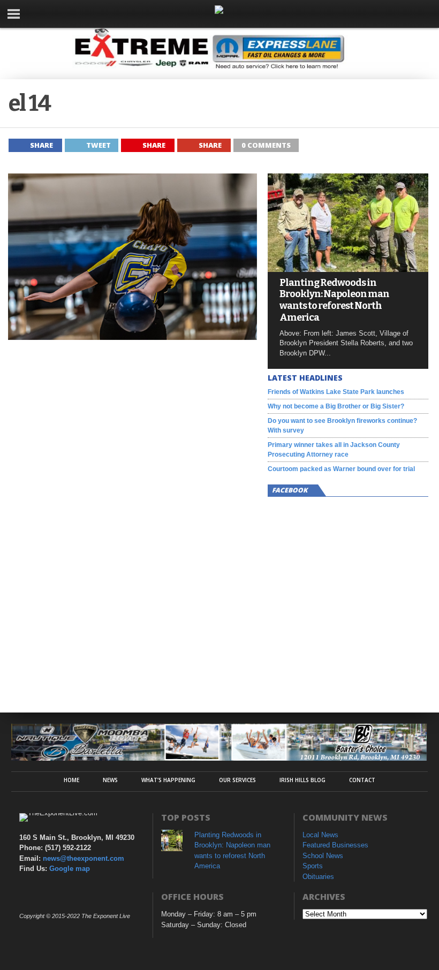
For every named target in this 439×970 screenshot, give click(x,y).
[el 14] (132, 337)
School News (322, 856)
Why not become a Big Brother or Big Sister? (336, 406)
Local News (320, 835)
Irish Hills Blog (302, 780)
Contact (362, 780)
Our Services (237, 780)
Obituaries (318, 877)
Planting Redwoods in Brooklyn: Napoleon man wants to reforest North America (334, 300)
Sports (312, 866)
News (110, 780)
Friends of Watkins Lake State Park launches (336, 392)
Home (71, 780)
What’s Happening (168, 780)
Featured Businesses (335, 845)
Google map (69, 869)
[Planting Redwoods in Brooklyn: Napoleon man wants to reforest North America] (348, 269)
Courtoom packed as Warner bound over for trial (341, 469)
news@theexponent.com (83, 858)
